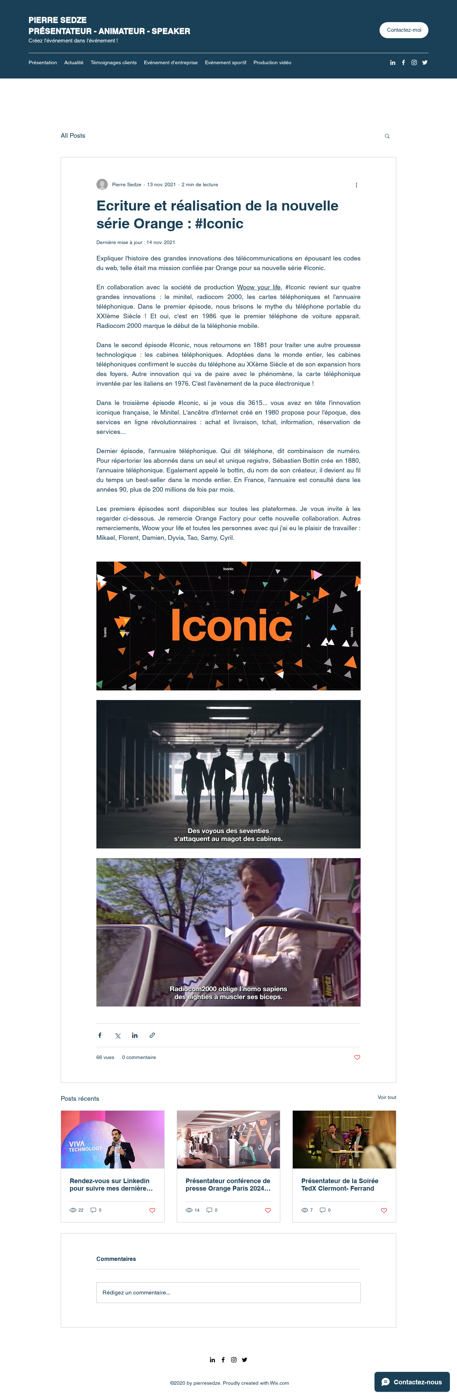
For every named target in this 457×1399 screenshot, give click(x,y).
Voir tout (387, 1097)
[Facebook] (403, 62)
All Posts (73, 135)
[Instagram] (414, 62)
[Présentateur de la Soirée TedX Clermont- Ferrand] (344, 1140)
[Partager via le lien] (152, 1035)
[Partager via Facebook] (99, 1035)
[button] (387, 135)
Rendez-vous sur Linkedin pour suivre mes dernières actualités (110, 1184)
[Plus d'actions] (356, 184)
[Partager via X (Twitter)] (117, 1035)
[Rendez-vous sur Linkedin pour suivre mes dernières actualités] (112, 1140)
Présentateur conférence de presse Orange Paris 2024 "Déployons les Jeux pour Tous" (228, 1184)
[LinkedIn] (392, 62)
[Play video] (228, 774)
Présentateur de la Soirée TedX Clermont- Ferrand (339, 1184)
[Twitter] (424, 62)
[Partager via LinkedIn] (134, 1035)
